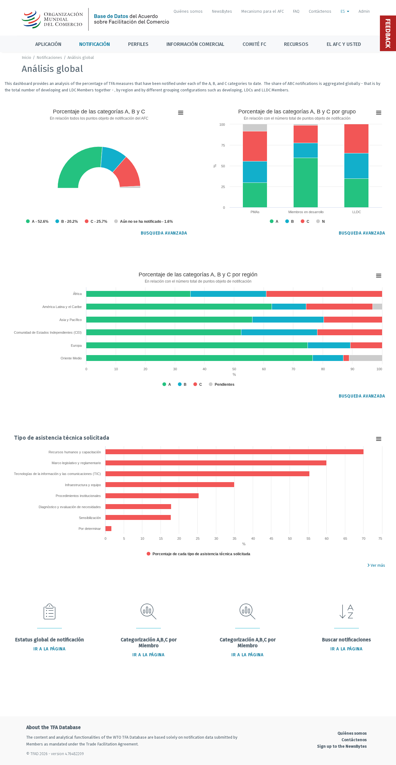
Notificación (94, 44)
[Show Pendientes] (222, 384)
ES (343, 11)
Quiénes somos (188, 11)
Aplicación (48, 44)
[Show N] (320, 221)
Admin (364, 11)
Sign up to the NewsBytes (342, 746)
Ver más (377, 565)
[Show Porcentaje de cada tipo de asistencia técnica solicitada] (198, 554)
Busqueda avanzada (164, 233)
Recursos (296, 44)
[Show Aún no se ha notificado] (143, 221)
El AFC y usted (344, 44)
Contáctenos (320, 11)
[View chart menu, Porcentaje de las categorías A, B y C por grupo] (378, 112)
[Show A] (37, 221)
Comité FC (254, 44)
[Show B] (66, 221)
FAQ (296, 11)
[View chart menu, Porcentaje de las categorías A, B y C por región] (378, 275)
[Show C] (96, 221)
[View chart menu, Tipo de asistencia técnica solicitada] (378, 439)
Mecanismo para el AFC (262, 11)
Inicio (26, 57)
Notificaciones (49, 57)
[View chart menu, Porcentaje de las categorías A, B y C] (180, 112)
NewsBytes (222, 11)
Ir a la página (49, 649)
